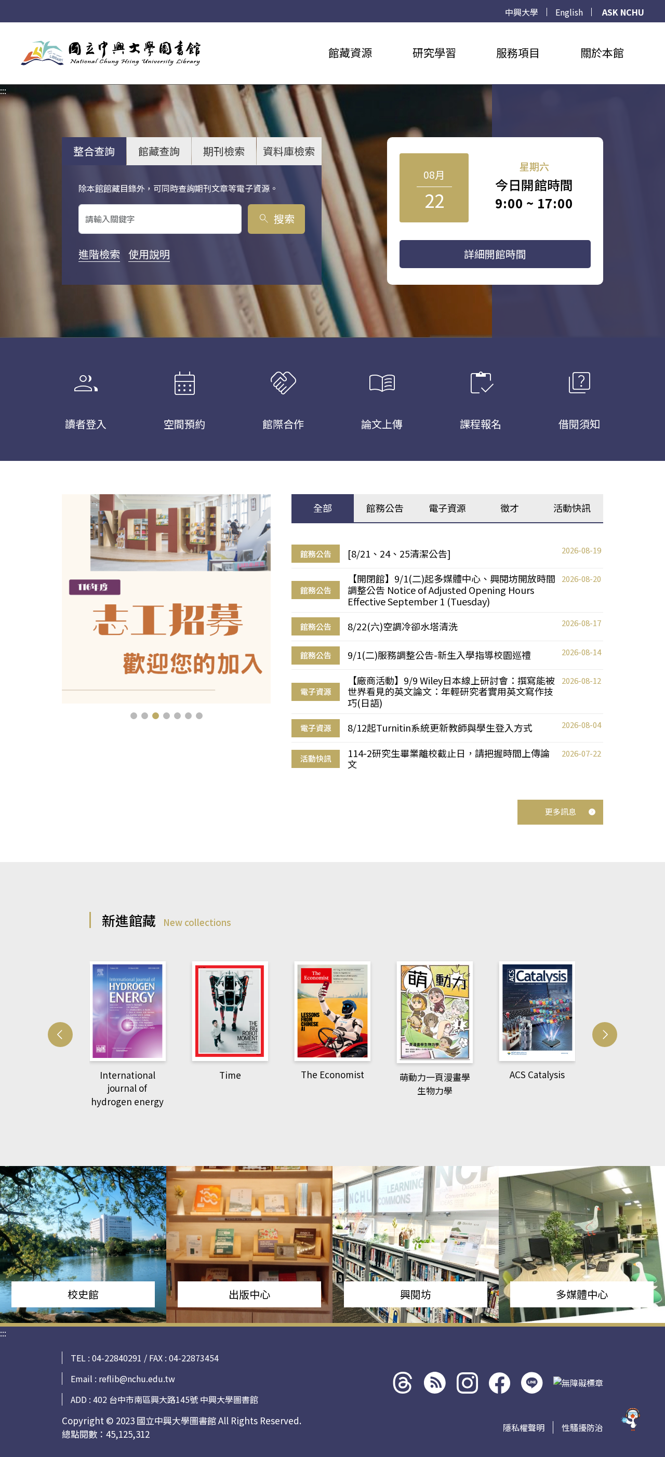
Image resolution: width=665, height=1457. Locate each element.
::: (3, 28)
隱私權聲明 (523, 1427)
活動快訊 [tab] (572, 507)
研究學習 (434, 52)
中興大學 (521, 12)
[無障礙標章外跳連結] (578, 1382)
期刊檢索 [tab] (224, 150)
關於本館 (602, 52)
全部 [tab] (322, 507)
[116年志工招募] (166, 599)
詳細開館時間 (495, 253)
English (569, 12)
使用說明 (149, 253)
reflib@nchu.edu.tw (137, 1378)
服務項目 (518, 52)
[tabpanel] (447, 657)
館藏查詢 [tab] (159, 150)
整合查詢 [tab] (94, 150)
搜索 (276, 218)
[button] (133, 715)
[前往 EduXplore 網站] (631, 1421)
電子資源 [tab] (447, 507)
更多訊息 (560, 811)
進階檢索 (99, 253)
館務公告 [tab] (385, 507)
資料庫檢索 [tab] (289, 150)
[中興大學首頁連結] (111, 53)
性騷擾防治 (582, 1427)
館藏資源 (350, 52)
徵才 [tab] (509, 507)
